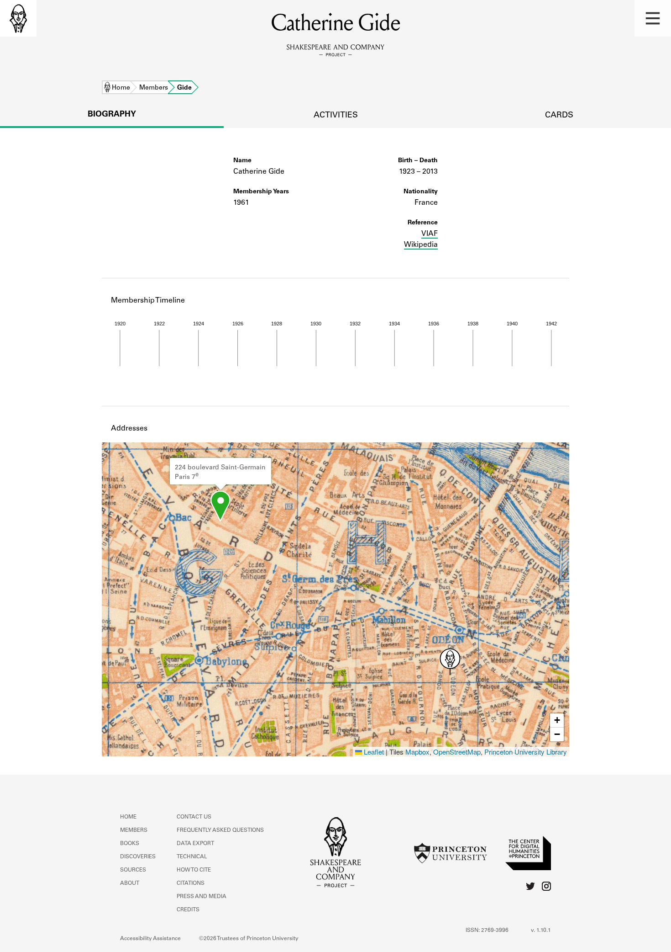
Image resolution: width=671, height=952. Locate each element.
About (129, 883)
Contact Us (194, 817)
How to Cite (194, 870)
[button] (652, 18)
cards (559, 116)
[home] (18, 18)
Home (121, 88)
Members (153, 88)
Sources (133, 870)
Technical (192, 857)
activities (336, 116)
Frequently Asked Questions (220, 830)
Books (129, 843)
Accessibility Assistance (150, 938)
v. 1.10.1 (541, 930)
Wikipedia (421, 245)
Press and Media (201, 896)
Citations (190, 883)
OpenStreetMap (457, 751)
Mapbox (417, 751)
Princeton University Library (525, 751)
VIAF (429, 234)
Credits (188, 910)
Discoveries (138, 857)
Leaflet (373, 751)
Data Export (195, 843)
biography (112, 115)
